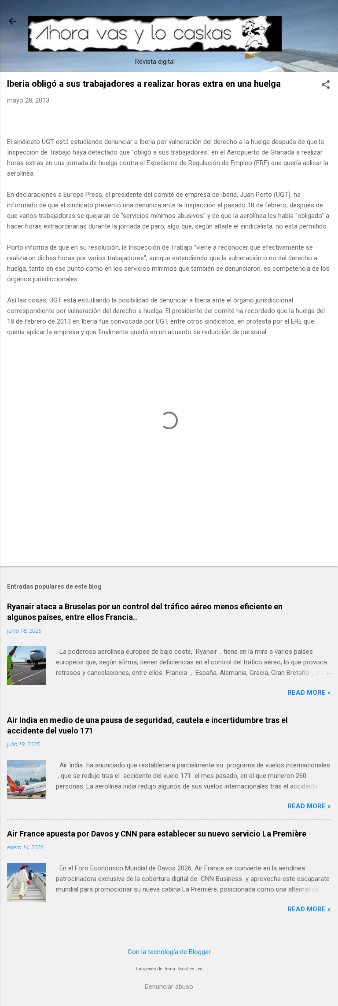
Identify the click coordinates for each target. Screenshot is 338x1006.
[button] (325, 85)
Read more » (309, 692)
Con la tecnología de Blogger (169, 952)
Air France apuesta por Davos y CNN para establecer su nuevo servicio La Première (156, 833)
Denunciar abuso (169, 987)
